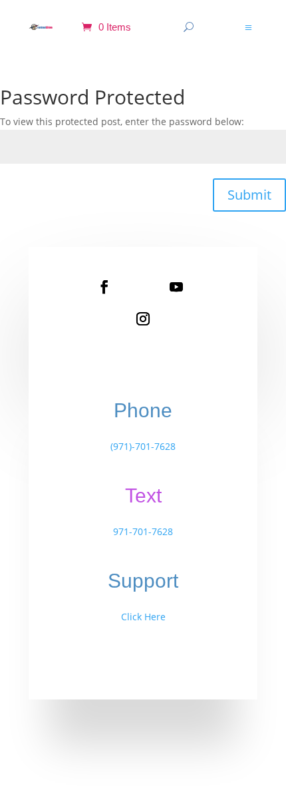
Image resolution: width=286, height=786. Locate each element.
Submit (249, 195)
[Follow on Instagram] (143, 318)
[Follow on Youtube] (176, 287)
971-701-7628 (143, 531)
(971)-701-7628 (143, 446)
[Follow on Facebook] (104, 287)
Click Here (143, 616)
